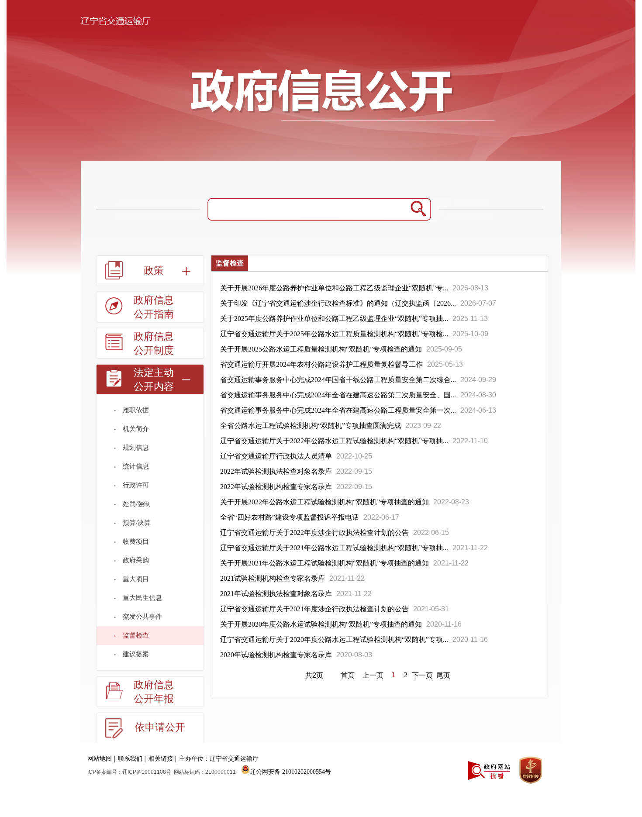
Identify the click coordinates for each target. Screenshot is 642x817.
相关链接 (160, 758)
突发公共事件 (142, 616)
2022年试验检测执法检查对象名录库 (276, 471)
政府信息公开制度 (154, 343)
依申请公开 (160, 727)
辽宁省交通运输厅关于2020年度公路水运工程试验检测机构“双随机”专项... (334, 639)
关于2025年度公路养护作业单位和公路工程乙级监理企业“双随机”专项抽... (334, 318)
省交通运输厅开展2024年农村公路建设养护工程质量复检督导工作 (321, 364)
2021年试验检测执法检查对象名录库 (276, 593)
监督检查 (136, 635)
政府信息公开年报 (154, 691)
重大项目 (136, 579)
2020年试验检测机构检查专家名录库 (276, 654)
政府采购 (136, 560)
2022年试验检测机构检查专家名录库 (276, 486)
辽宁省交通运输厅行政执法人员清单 (276, 456)
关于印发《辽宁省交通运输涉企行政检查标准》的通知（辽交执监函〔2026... (338, 303)
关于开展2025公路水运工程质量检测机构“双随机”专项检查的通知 (321, 349)
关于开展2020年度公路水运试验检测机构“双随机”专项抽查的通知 (321, 624)
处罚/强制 (137, 503)
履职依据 (136, 410)
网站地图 (99, 758)
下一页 (422, 675)
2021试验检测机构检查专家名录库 (272, 578)
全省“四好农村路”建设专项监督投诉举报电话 (289, 517)
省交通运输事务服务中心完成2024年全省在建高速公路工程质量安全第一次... (338, 410)
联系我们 (130, 758)
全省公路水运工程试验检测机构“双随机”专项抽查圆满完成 (310, 425)
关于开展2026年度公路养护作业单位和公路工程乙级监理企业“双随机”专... (334, 288)
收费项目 (136, 541)
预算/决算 (137, 522)
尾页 (443, 675)
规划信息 (136, 447)
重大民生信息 (142, 597)
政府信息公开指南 (154, 307)
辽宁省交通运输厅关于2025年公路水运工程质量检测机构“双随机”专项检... (334, 334)
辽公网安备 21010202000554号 (290, 771)
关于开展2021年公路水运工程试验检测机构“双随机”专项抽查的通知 (324, 563)
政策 (154, 270)
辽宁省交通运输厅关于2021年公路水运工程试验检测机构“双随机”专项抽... (334, 548)
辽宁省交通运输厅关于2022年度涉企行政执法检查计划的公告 (314, 532)
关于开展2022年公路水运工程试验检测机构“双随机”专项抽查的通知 (324, 502)
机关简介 (136, 428)
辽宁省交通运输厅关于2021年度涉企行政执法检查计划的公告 (314, 609)
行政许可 (136, 485)
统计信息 (136, 466)
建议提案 (136, 654)
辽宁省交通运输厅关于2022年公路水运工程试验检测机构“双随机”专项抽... (334, 441)
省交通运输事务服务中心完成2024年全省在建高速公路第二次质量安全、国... (338, 395)
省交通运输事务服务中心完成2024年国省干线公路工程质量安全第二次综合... (338, 379)
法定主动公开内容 (154, 379)
